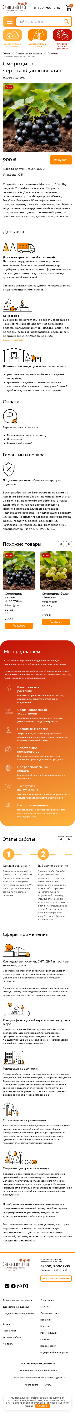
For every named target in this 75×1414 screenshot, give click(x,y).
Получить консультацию (56, 1278)
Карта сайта (31, 1384)
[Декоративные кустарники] (12, 35)
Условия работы (12, 1337)
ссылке (29, 1405)
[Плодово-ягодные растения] (62, 35)
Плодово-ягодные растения (29, 53)
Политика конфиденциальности (37, 1363)
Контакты (8, 1343)
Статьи (48, 1384)
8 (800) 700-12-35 (47, 8)
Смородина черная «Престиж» (13, 597)
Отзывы (45, 1306)
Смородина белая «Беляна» (55, 595)
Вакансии (45, 1319)
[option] (37, 117)
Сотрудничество (49, 1313)
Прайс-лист (9, 1330)
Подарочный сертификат (54, 1352)
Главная (6, 53)
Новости (45, 1326)
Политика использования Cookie (38, 1370)
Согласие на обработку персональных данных (38, 1377)
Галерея (45, 1339)
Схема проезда (13, 340)
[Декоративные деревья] (37, 35)
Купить (63, 160)
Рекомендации (48, 1332)
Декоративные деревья (16, 1306)
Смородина (53, 53)
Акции (6, 1324)
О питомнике (47, 1300)
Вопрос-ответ (48, 1345)
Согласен (42, 1405)
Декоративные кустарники (17, 1300)
